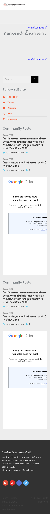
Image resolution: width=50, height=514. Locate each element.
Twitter (11, 102)
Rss (10, 113)
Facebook (13, 97)
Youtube (12, 108)
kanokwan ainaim (16, 152)
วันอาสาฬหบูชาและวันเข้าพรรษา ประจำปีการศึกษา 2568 (24, 164)
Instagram (13, 119)
